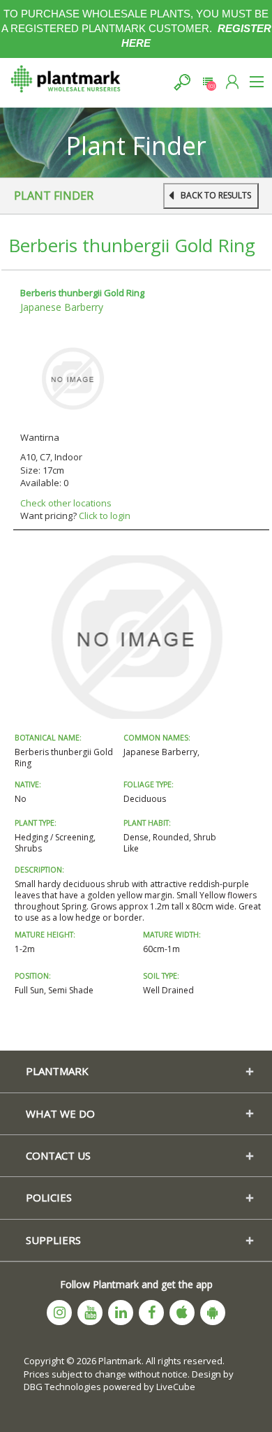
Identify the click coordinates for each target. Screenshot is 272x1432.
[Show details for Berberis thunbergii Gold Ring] (72, 377)
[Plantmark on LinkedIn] (120, 1312)
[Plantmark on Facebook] (151, 1312)
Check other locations (66, 503)
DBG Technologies (62, 1386)
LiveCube (175, 1386)
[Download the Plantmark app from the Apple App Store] (182, 1312)
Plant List (207, 82)
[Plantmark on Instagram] (59, 1312)
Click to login (104, 515)
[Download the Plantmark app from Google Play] (212, 1312)
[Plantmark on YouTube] (90, 1312)
